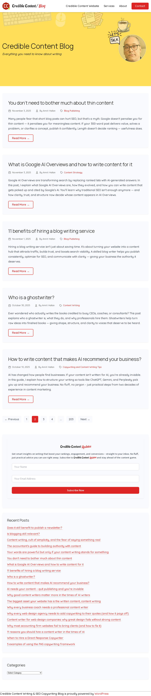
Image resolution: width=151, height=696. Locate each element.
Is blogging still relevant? (23, 533)
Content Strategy (73, 172)
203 (71, 419)
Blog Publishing (72, 110)
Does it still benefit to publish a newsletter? (34, 527)
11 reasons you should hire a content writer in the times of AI (46, 632)
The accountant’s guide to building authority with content (44, 546)
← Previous (12, 419)
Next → (85, 419)
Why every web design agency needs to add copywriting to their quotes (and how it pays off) (68, 613)
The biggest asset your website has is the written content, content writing (54, 601)
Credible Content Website (82, 6)
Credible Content (28, 6)
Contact (140, 6)
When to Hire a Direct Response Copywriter (35, 638)
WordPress (102, 693)
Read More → (20, 138)
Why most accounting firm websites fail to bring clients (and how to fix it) (54, 625)
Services (109, 6)
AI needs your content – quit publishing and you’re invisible (45, 589)
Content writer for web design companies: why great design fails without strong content (64, 619)
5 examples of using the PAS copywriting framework (41, 644)
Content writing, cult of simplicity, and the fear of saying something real (53, 540)
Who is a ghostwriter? (31, 297)
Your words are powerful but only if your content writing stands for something (58, 552)
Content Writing (71, 305)
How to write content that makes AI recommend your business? (74, 359)
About (123, 6)
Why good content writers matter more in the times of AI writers (48, 595)
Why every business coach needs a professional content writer (47, 607)
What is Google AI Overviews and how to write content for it (70, 164)
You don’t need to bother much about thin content (61, 103)
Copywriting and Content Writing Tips (82, 367)
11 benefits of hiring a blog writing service (51, 231)
